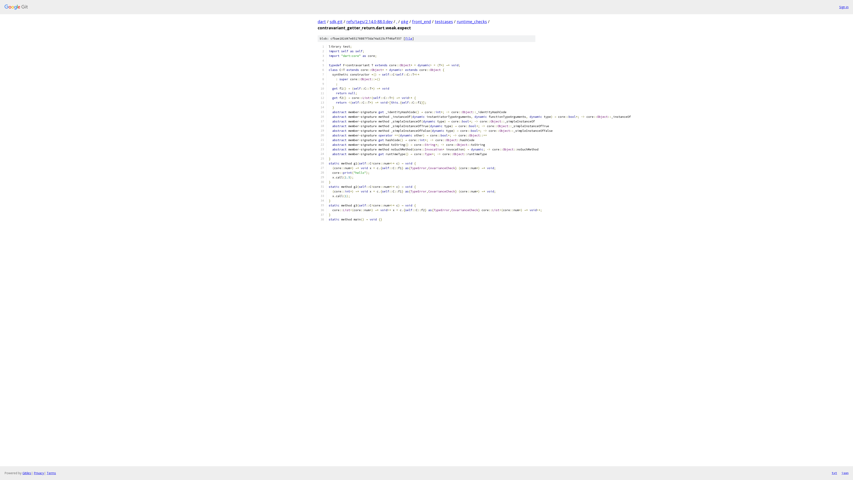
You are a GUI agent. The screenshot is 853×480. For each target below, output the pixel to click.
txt (834, 473)
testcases (444, 21)
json (845, 473)
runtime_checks (472, 21)
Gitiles (26, 473)
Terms (51, 473)
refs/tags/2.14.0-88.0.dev (369, 21)
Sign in (844, 7)
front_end (421, 21)
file (408, 38)
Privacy (39, 473)
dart (322, 21)
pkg (404, 21)
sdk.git (336, 21)
